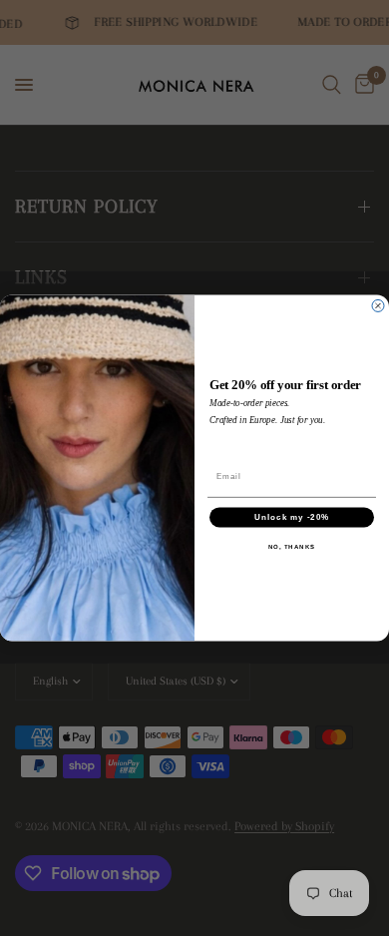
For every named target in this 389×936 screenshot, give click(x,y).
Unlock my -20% (291, 517)
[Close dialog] (378, 306)
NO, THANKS (292, 547)
